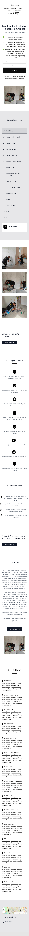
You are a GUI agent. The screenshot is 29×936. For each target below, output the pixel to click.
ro (25, 1)
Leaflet (17, 912)
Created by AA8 (17, 934)
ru (21, 1)
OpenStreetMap (23, 912)
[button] (3, 909)
